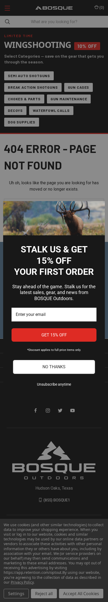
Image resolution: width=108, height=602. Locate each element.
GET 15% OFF (54, 334)
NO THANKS (54, 366)
